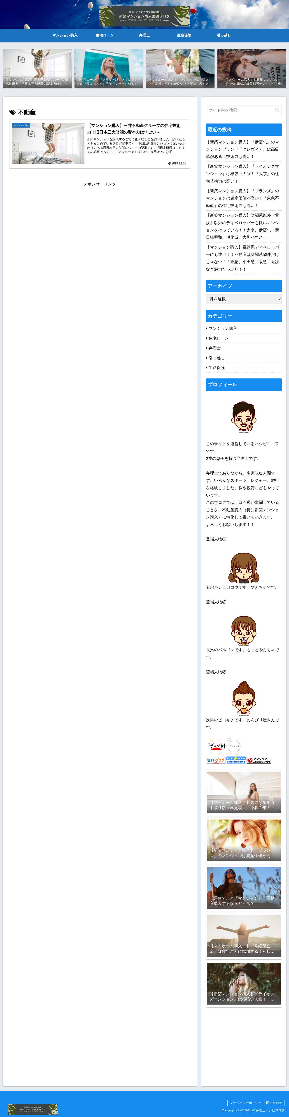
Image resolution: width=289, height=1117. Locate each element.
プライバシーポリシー (245, 1103)
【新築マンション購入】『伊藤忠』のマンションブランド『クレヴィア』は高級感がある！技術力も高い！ (242, 149)
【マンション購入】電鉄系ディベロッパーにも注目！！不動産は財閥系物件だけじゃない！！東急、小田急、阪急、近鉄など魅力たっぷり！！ (242, 258)
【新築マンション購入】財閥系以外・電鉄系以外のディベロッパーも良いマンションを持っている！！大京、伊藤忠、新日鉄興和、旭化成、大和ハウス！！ (242, 226)
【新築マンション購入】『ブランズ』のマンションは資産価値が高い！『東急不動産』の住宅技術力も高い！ (242, 198)
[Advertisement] (99, 219)
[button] (277, 110)
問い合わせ (274, 1103)
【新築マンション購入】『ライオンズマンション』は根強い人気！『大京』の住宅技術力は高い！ (242, 173)
